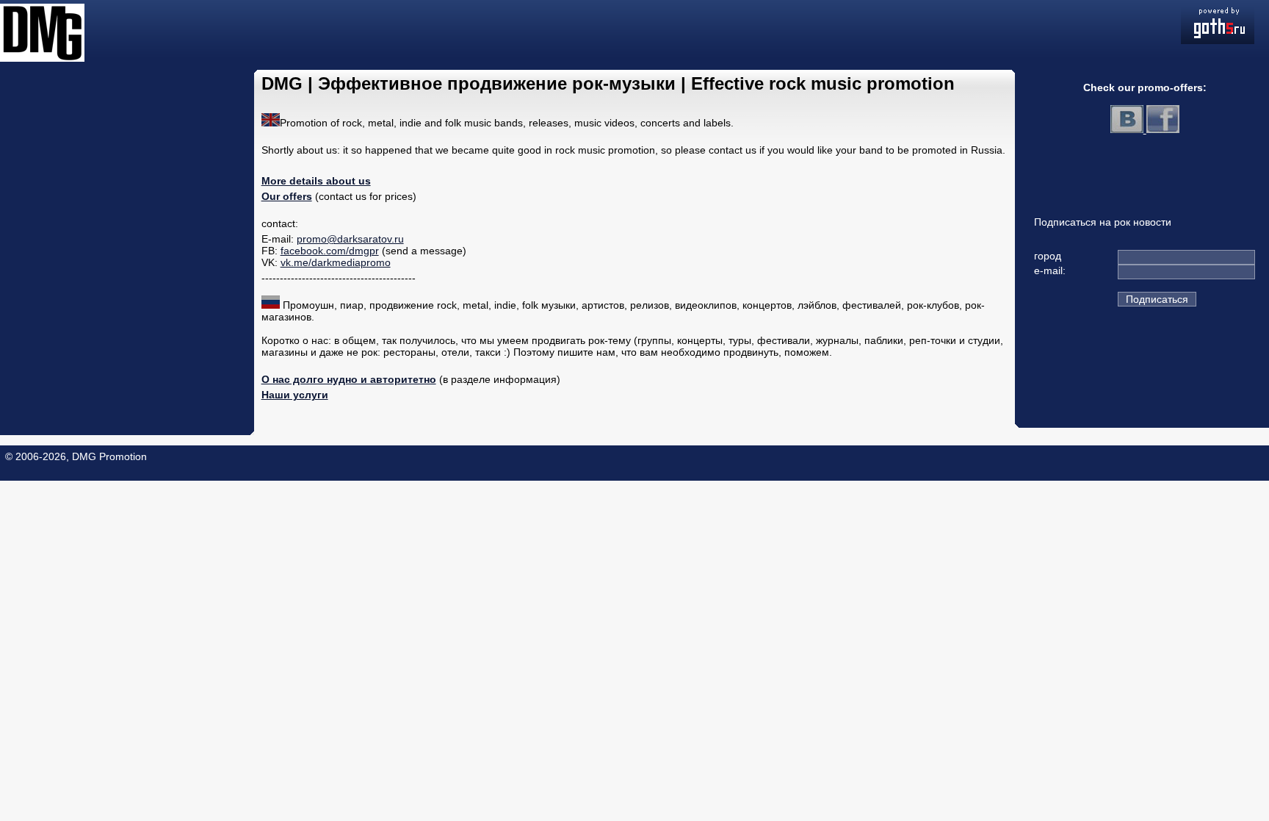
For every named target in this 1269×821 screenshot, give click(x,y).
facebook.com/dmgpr (330, 251)
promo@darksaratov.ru (350, 239)
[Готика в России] (1217, 40)
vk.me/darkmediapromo (336, 262)
